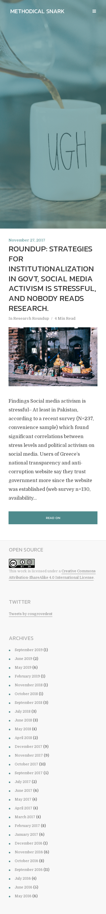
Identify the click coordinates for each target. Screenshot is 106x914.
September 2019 (29, 650)
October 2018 (26, 694)
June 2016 (23, 887)
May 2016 (23, 896)
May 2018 (23, 729)
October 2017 (26, 764)
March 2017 (25, 817)
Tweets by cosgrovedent (30, 614)
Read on (53, 517)
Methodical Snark (37, 11)
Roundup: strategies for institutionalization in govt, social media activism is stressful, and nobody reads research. (52, 278)
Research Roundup (31, 318)
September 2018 (28, 703)
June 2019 (23, 659)
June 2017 (23, 791)
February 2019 (27, 676)
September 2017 (29, 773)
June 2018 (23, 720)
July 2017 (23, 782)
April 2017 (23, 808)
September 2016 (29, 870)
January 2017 (26, 835)
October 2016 (26, 861)
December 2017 (28, 747)
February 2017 (27, 826)
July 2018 (23, 711)
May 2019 (23, 667)
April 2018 (23, 738)
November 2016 (29, 852)
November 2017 (29, 755)
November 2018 (29, 685)
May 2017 (23, 799)
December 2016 (28, 843)
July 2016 (23, 878)
